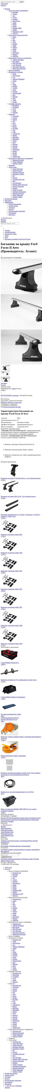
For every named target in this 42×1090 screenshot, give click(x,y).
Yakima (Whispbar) (19, 79)
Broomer (15, 12)
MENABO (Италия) (19, 68)
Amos (14, 37)
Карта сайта (10, 861)
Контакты (12, 214)
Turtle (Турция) (17, 190)
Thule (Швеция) (18, 162)
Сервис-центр (13, 206)
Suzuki (15, 102)
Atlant (14, 23)
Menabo (15, 97)
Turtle (14, 46)
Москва (3, 220)
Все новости (5, 851)
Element (15, 19)
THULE (15, 33)
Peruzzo (15, 54)
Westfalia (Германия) (19, 192)
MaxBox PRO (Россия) (20, 185)
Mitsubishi (16, 139)
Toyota (15, 155)
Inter (14, 40)
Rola (14, 98)
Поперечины (17, 93)
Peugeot (15, 144)
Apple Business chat (7, 832)
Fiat (14, 121)
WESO (15, 47)
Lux (14, 16)
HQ (14, 38)
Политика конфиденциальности (11, 859)
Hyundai (15, 128)
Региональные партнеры (17, 211)
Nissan (15, 141)
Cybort (15, 17)
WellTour (15, 56)
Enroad (15, 14)
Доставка (12, 207)
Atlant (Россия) (17, 170)
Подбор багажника (11, 199)
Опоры (15, 91)
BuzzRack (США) (18, 174)
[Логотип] (4, 3)
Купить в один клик (14, 402)
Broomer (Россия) (18, 172)
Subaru (15, 151)
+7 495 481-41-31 (6, 218)
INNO (15, 24)
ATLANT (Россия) (19, 67)
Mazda (15, 135)
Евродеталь (16, 21)
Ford (14, 123)
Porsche (15, 146)
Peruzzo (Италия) (18, 186)
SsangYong (16, 149)
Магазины (8, 200)
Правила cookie (28, 859)
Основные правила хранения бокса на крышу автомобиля (20, 849)
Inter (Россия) (17, 63)
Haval (14, 125)
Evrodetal (15, 107)
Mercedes (15, 137)
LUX (14, 42)
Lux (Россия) (17, 65)
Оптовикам (12, 213)
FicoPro (15, 88)
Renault (15, 148)
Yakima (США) (17, 163)
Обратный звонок (7, 830)
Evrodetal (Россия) (18, 179)
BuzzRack (16, 53)
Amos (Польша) (18, 169)
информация (9, 202)
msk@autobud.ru (6, 828)
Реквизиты (35, 819)
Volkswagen (16, 156)
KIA (14, 130)
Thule (14, 51)
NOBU (15, 30)
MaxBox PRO (17, 28)
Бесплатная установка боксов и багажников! (15, 846)
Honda (15, 126)
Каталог (4, 818)
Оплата (11, 209)
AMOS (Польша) (18, 60)
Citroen (15, 118)
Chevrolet (16, 116)
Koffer (15, 26)
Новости (29, 819)
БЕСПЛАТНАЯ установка (10, 395)
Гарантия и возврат (7, 821)
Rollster (15, 44)
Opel (14, 142)
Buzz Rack (16, 61)
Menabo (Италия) (18, 160)
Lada (14, 132)
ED (14, 82)
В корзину (4, 402)
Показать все (17, 873)
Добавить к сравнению (10, 405)
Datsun (15, 119)
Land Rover (16, 134)
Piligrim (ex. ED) (18, 31)
